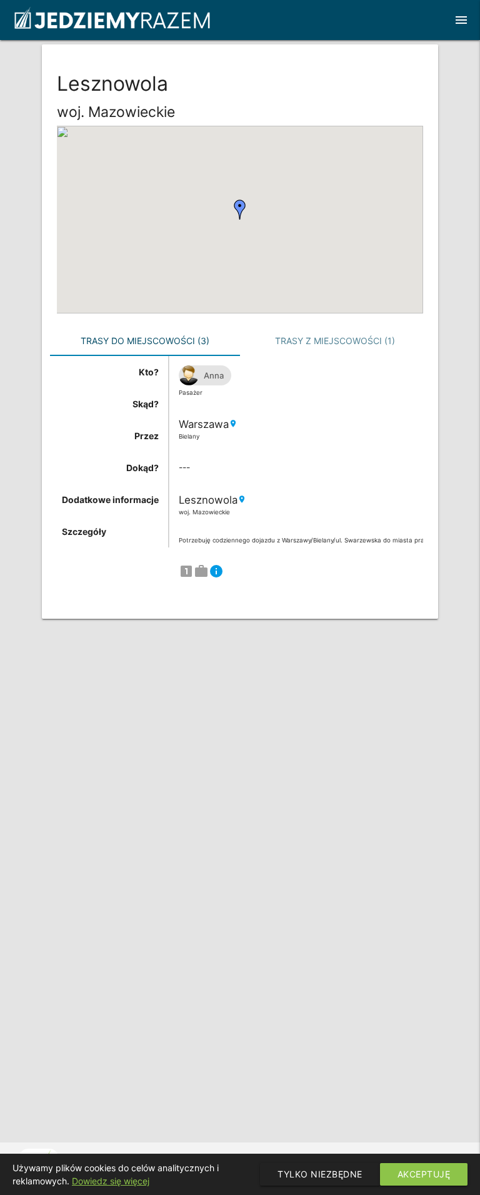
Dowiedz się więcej (110, 1181)
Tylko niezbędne (320, 1174)
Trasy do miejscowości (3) (145, 340)
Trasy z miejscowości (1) (335, 340)
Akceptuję (424, 1174)
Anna (214, 375)
